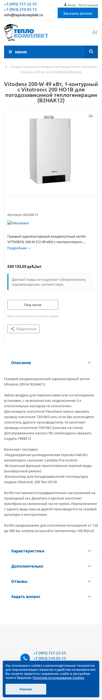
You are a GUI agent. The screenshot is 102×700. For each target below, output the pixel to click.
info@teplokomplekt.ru (23, 14)
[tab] (18, 248)
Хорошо (26, 689)
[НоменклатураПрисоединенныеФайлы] (51, 151)
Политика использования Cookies (58, 677)
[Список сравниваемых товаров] (94, 34)
